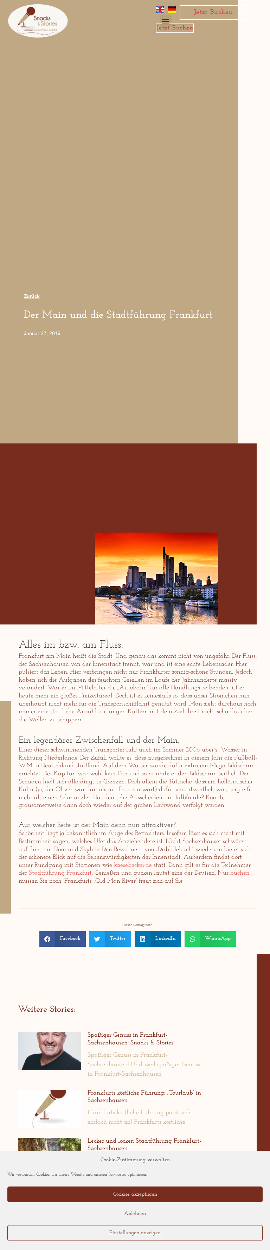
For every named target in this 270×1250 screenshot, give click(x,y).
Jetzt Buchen (213, 12)
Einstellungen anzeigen (135, 1233)
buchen (240, 873)
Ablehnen (135, 1213)
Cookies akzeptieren (135, 1194)
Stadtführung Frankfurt (60, 873)
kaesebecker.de (133, 865)
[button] (62, 939)
